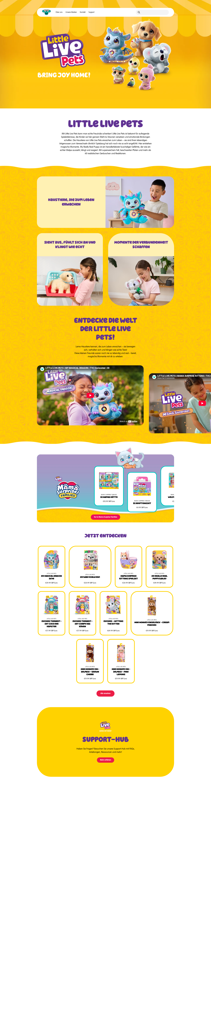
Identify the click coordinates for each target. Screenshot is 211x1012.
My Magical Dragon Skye (51, 577)
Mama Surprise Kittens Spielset (128, 577)
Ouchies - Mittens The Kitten (113, 622)
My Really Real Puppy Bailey (159, 577)
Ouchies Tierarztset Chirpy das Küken (83, 624)
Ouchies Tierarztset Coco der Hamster (52, 624)
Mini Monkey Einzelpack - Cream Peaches (151, 623)
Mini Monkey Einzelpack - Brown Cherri (90, 672)
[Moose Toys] (46, 12)
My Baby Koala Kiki (90, 577)
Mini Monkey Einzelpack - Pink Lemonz (121, 672)
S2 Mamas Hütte (109, 497)
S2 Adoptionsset (142, 503)
